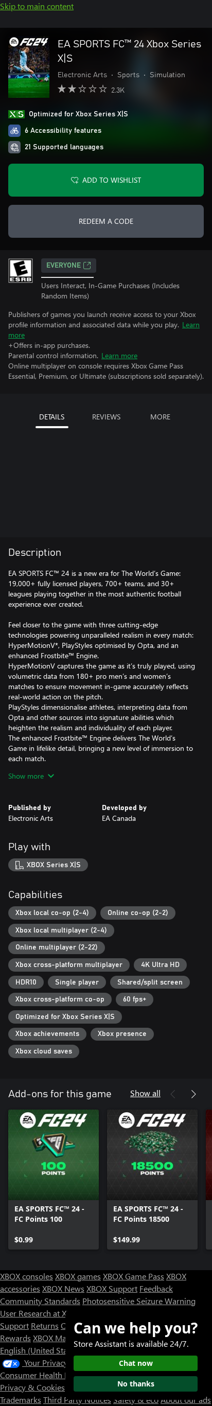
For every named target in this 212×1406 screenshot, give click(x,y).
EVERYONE (63, 265)
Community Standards (40, 1300)
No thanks (135, 1384)
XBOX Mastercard (64, 1337)
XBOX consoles (26, 1276)
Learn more (119, 355)
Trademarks (20, 1399)
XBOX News (63, 1288)
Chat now (136, 1363)
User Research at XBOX (42, 1313)
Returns (45, 1325)
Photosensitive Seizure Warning (139, 1300)
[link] (53, 1180)
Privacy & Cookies (32, 1387)
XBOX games (78, 1276)
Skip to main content (37, 6)
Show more (26, 776)
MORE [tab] (160, 416)
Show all (145, 1092)
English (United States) (40, 1350)
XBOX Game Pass (133, 1276)
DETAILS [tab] (51, 416)
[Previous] (173, 1094)
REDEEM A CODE (106, 221)
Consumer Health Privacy (45, 1374)
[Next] (193, 1094)
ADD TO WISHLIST (111, 180)
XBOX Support (111, 1288)
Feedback (156, 1288)
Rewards (15, 1337)
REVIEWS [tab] (106, 416)
